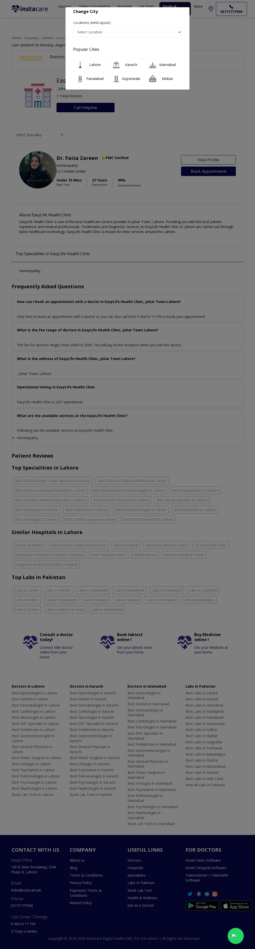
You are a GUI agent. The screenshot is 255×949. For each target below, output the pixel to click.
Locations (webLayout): (92, 22)
